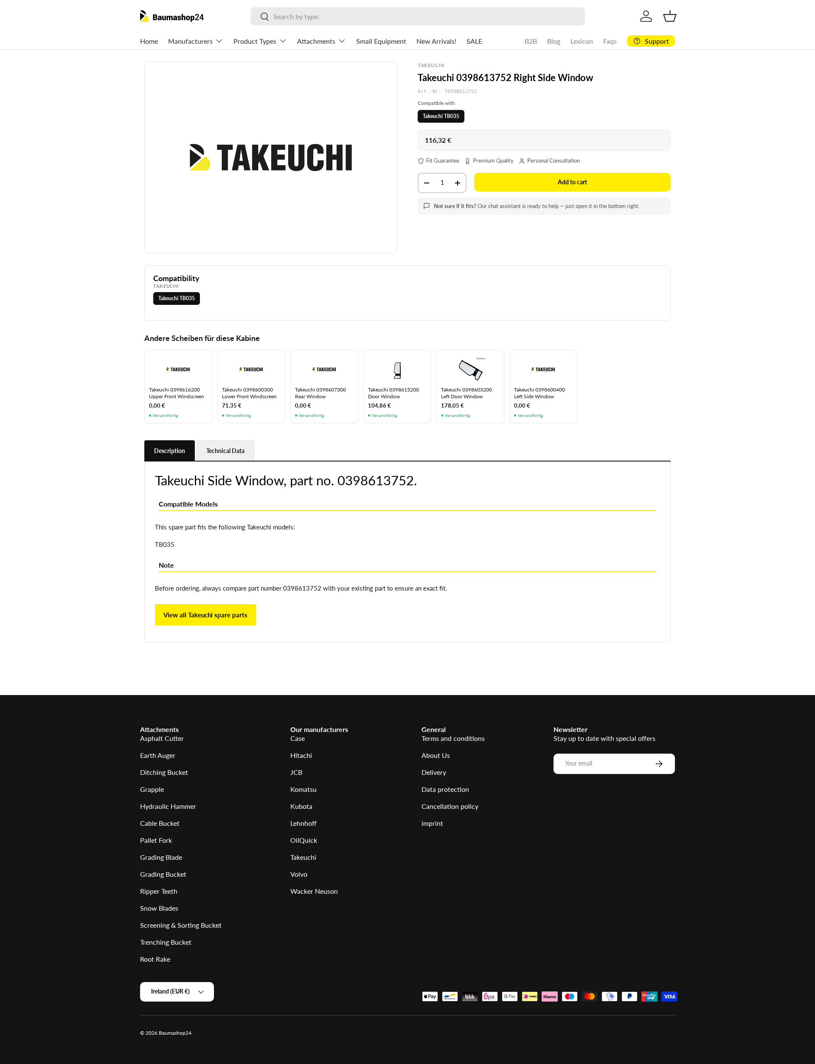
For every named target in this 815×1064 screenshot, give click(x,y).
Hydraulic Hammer (168, 806)
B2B (531, 41)
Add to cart (572, 182)
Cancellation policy (450, 806)
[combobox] (417, 16)
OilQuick (303, 840)
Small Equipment (381, 41)
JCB (296, 772)
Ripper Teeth (158, 891)
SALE (474, 41)
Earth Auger (157, 755)
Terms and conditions (453, 738)
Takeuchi (303, 857)
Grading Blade (161, 857)
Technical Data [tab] (225, 450)
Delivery (434, 772)
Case (297, 738)
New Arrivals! (436, 41)
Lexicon (581, 41)
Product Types (254, 41)
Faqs (610, 41)
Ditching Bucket (164, 772)
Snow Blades (159, 908)
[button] (669, 16)
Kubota (301, 806)
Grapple (152, 789)
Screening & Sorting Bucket (181, 925)
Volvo (298, 874)
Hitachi (301, 755)
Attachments (316, 41)
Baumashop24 (175, 1033)
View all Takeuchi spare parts (205, 615)
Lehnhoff (303, 823)
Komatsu (303, 789)
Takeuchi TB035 (441, 116)
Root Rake (155, 959)
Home (149, 41)
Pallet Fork (156, 840)
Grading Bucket (163, 874)
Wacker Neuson (314, 891)
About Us (436, 755)
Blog (553, 41)
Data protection (445, 789)
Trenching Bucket (165, 942)
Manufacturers (190, 41)
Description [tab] (169, 450)
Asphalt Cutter (162, 738)
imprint (432, 823)
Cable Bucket (160, 823)
